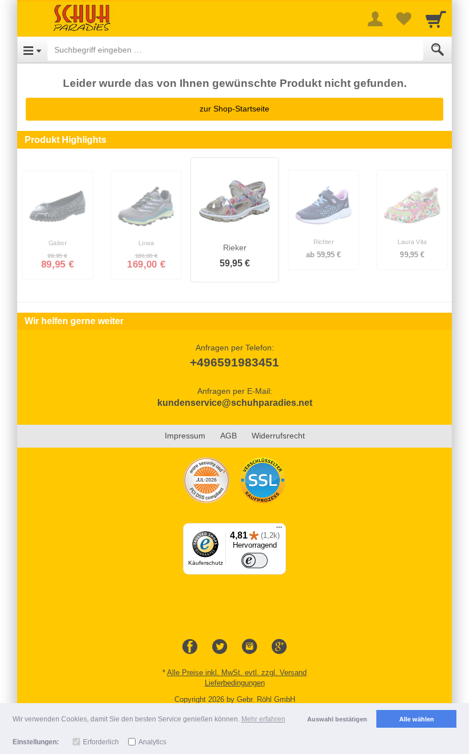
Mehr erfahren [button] (263, 719)
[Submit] (437, 49)
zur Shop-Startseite (234, 108)
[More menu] (375, 18)
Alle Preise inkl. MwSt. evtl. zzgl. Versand (237, 672)
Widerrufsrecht (278, 435)
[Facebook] (190, 647)
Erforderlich (101, 742)
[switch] (254, 561)
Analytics (152, 742)
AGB (228, 435)
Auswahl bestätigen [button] (337, 719)
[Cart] (436, 18)
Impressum (185, 435)
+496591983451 (234, 362)
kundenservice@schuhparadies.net (234, 403)
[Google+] (279, 647)
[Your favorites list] (404, 18)
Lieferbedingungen (235, 683)
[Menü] (279, 530)
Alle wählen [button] (416, 719)
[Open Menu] (32, 49)
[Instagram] (249, 647)
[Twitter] (219, 647)
